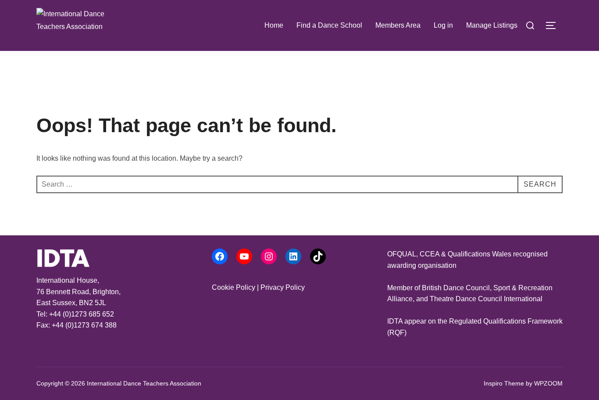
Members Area (398, 25)
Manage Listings (491, 25)
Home (273, 25)
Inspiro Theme (504, 383)
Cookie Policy (233, 287)
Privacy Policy (282, 287)
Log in (443, 25)
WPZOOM (548, 383)
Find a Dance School (329, 25)
